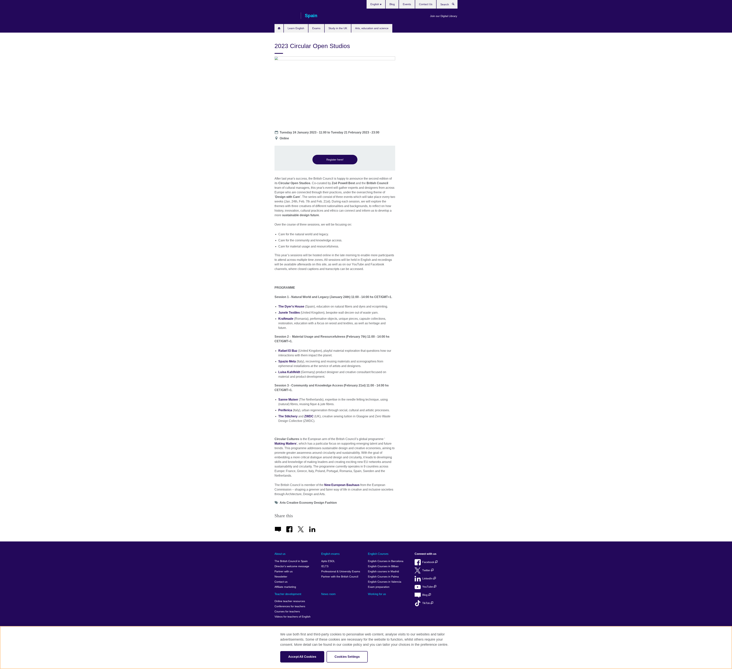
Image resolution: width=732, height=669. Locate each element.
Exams (316, 28)
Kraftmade (285, 318)
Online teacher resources (289, 601)
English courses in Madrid (383, 571)
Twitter (426, 570)
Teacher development (287, 594)
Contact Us (425, 4)
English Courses (378, 553)
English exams (330, 553)
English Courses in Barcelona (385, 561)
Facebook (428, 562)
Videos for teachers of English (292, 616)
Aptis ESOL (328, 561)
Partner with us (283, 571)
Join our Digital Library (443, 16)
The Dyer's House (291, 306)
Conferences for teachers (289, 606)
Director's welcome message (291, 566)
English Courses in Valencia (384, 581)
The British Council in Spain (291, 561)
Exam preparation (378, 586)
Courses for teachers (287, 611)
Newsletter (280, 576)
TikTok (426, 603)
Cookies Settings (347, 656)
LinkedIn (427, 578)
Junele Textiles (289, 312)
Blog (392, 4)
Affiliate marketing (285, 586)
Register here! (335, 159)
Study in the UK (337, 28)
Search (455, 5)
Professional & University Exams (340, 571)
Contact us (280, 581)
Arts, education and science (371, 28)
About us (280, 553)
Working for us (377, 594)
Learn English (296, 28)
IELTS (324, 566)
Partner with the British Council (339, 576)
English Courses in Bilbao (383, 566)
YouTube (428, 586)
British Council (285, 15)
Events (407, 4)
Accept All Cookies (302, 656)
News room (328, 594)
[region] (366, 647)
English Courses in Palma (383, 576)
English (375, 4)
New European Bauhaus (342, 485)
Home (278, 28)
